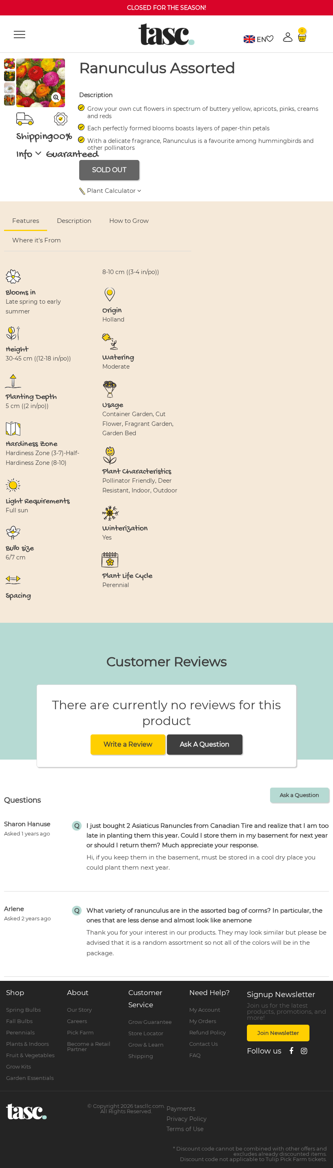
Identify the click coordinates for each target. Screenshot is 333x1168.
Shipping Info (34, 146)
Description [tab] (74, 221)
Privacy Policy (186, 1119)
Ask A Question (204, 744)
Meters (294, 210)
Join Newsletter (278, 1033)
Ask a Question (299, 795)
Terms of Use (184, 1129)
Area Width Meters (193, 229)
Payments (180, 1109)
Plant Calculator (111, 190)
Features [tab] (25, 221)
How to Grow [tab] (129, 221)
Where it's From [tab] (36, 240)
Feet (318, 210)
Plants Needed (269, 229)
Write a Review (128, 744)
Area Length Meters (112, 229)
